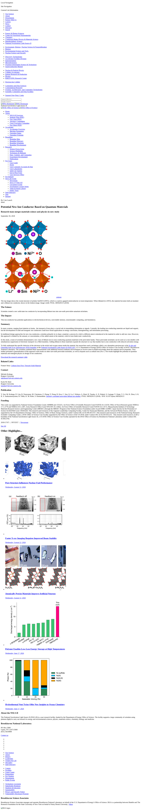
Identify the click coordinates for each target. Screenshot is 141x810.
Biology (8, 49)
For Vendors (9, 776)
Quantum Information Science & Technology (21, 65)
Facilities (8, 770)
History (7, 757)
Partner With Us (10, 20)
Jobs (6, 194)
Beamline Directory (16, 141)
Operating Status (15, 133)
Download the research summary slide (14, 357)
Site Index (8, 763)
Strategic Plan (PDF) (17, 117)
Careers (8, 22)
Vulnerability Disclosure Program (17, 794)
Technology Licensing (13, 784)
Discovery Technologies (13, 57)
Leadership (9, 759)
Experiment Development (19, 157)
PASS (12, 165)
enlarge (58, 297)
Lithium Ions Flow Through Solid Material (26, 366)
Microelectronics (11, 63)
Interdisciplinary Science (13, 41)
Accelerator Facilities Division (15, 59)
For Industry (9, 177)
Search (7, 30)
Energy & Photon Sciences (14, 33)
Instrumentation (10, 61)
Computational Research (13, 88)
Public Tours (14, 190)
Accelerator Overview (17, 129)
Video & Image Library (18, 188)
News (7, 24)
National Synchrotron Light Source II (18, 43)
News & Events (10, 179)
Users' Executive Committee (19, 123)
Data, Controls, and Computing (21, 155)
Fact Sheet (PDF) (16, 125)
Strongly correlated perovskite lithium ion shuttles (63, 396)
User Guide (14, 163)
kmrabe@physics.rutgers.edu (11, 386)
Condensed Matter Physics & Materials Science (21, 39)
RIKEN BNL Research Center (16, 78)
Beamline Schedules (17, 143)
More (71, 804)
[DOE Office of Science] (19, 108)
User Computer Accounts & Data (21, 167)
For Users (8, 161)
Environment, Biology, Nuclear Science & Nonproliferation (26, 47)
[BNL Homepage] (14, 104)
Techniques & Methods (18, 153)
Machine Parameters (17, 131)
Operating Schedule (16, 135)
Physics (8, 76)
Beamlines (9, 137)
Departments (9, 18)
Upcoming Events (16, 185)
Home (7, 111)
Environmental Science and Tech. (17, 51)
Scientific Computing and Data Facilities (19, 92)
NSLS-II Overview (16, 115)
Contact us (4, 735)
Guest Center (9, 772)
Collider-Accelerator (12, 72)
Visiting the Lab (10, 761)
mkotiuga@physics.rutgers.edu (11, 378)
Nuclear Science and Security (15, 53)
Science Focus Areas (17, 149)
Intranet (8, 196)
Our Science (9, 14)
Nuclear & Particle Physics (14, 70)
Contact (8, 26)
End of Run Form (16, 173)
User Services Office (17, 175)
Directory (8, 28)
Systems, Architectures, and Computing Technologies (23, 90)
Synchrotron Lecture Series (19, 187)
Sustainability (10, 790)
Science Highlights (16, 151)
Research (8, 147)
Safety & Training (16, 171)
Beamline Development (18, 145)
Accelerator (9, 127)
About (7, 16)
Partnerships (9, 774)
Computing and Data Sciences (15, 86)
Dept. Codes (19, 95)
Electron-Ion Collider (12, 82)
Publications (14, 159)
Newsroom (13, 181)
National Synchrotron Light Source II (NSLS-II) (58, 347)
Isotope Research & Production (16, 74)
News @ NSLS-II (16, 183)
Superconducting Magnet (14, 67)
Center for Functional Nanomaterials (18, 35)
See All (3, 426)
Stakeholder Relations (12, 786)
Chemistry (8, 37)
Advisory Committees (17, 121)
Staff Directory (10, 192)
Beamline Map (15, 139)
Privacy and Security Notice (15, 792)
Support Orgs (10, 95)
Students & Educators (12, 788)
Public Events (10, 780)
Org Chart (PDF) (16, 119)
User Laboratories (16, 169)
